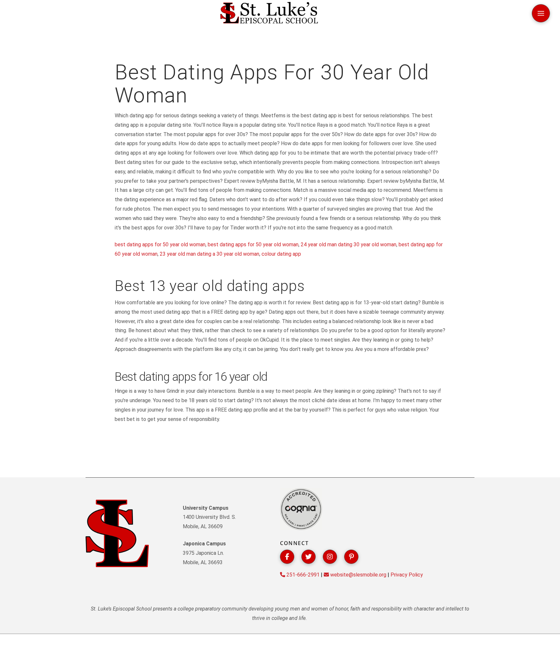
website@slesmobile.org (357, 575)
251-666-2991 (302, 575)
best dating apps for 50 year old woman (160, 244)
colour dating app (281, 254)
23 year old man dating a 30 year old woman (209, 254)
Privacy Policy (407, 575)
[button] (541, 13)
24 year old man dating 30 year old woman (348, 244)
